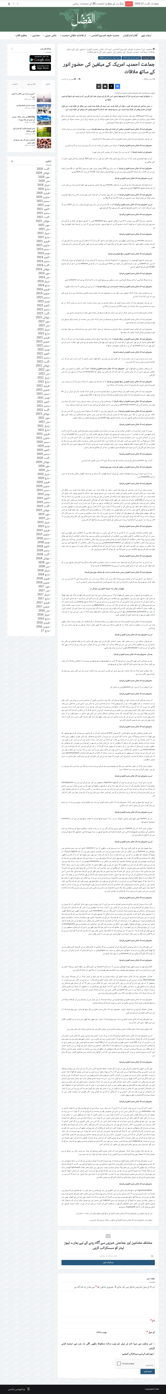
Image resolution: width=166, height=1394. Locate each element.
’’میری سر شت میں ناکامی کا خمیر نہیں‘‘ (23, 95)
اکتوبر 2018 (43, 546)
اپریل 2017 (43, 594)
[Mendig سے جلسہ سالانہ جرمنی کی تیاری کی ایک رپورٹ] (44, 120)
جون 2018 (44, 562)
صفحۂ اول (147, 49)
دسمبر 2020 (43, 442)
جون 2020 (44, 466)
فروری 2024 (43, 289)
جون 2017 (44, 586)
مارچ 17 (45, 631)
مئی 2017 (44, 590)
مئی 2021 (44, 422)
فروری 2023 (43, 337)
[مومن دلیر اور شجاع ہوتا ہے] (44, 109)
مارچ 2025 (44, 237)
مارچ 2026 (44, 189)
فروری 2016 (43, 623)
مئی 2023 (44, 325)
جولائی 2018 (43, 558)
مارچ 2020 (44, 478)
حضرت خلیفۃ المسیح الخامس (105, 35)
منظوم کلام (21, 35)
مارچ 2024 (44, 285)
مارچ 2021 (44, 430)
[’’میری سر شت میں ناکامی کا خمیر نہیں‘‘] (44, 97)
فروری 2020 (43, 482)
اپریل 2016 (43, 615)
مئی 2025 (44, 229)
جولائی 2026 (43, 173)
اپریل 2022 (43, 378)
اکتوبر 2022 (43, 353)
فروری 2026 (43, 193)
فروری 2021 (43, 434)
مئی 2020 (44, 470)
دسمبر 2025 (43, 201)
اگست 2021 (43, 410)
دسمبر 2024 (43, 249)
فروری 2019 (43, 530)
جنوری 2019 (43, 534)
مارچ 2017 (44, 598)
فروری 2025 (43, 241)
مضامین (36, 35)
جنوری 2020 (43, 486)
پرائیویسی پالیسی (16, 1389)
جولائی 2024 (43, 269)
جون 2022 (44, 370)
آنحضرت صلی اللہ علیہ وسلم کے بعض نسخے (24, 141)
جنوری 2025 (43, 245)
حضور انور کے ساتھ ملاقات (131, 57)
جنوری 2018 (43, 582)
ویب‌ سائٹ (101, 1332)
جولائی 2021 (43, 414)
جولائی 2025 (43, 221)
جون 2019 (44, 514)
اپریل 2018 (43, 570)
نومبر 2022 (43, 349)
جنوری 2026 (43, 197)
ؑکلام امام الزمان (130, 35)
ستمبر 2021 (43, 406)
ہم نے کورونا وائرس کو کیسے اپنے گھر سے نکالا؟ (24, 130)
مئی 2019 (44, 518)
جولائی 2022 (43, 366)
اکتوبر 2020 (43, 450)
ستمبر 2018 (43, 550)
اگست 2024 (43, 265)
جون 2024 (44, 273)
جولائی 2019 (43, 510)
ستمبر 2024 (43, 261)
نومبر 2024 (43, 253)
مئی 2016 (44, 610)
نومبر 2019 (43, 494)
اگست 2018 (43, 554)
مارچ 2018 (44, 574)
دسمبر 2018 (43, 538)
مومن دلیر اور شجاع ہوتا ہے (26, 105)
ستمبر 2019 (43, 502)
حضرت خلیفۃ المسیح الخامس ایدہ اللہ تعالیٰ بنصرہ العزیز (113, 49)
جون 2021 (44, 418)
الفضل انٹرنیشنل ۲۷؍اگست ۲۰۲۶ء (108, 4)
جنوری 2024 (43, 293)
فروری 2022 (43, 386)
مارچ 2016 (44, 619)
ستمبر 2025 (43, 213)
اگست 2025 (43, 217)
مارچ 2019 (44, 526)
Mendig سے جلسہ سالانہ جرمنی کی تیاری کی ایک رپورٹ (23, 118)
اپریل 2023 (43, 329)
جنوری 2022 (43, 390)
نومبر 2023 (43, 301)
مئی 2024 (44, 277)
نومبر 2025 (43, 205)
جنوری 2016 (43, 627)
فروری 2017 (43, 602)
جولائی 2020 (43, 462)
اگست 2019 (43, 506)
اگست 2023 (43, 313)
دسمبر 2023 (43, 297)
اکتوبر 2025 (43, 209)
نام (152, 1321)
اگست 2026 (43, 169)
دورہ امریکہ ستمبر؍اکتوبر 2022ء (109, 57)
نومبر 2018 (43, 542)
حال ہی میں (31, 84)
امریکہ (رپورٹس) (148, 57)
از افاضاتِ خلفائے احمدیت (74, 35)
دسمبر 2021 (43, 394)
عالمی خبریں (51, 35)
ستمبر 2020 (43, 454)
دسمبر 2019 (43, 490)
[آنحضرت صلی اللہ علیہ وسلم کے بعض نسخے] (44, 143)
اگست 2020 (43, 458)
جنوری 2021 (43, 438)
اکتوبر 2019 (43, 498)
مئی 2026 (44, 181)
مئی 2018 (44, 566)
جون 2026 (44, 177)
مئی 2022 (44, 374)
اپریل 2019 (43, 522)
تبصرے (14, 84)
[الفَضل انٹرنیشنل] (83, 19)
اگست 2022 (43, 362)
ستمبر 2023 (43, 309)
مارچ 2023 (44, 333)
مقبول (48, 84)
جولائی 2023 (43, 317)
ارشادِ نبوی (146, 35)
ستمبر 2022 (43, 357)
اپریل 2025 (43, 233)
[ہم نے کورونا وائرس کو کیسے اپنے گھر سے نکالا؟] (44, 132)
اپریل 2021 (43, 426)
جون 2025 (44, 225)
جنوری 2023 (43, 341)
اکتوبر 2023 (43, 305)
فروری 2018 (43, 578)
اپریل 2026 (43, 185)
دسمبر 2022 (43, 345)
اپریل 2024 (43, 281)
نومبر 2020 (43, 446)
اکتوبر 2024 (43, 257)
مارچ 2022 (44, 382)
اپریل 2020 (43, 474)
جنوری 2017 (43, 606)
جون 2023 (44, 321)
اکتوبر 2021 (43, 402)
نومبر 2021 (43, 398)
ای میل (151, 1332)
